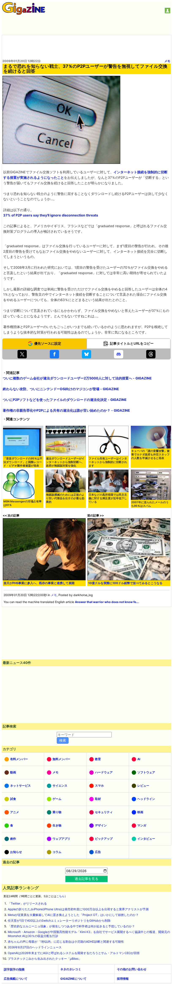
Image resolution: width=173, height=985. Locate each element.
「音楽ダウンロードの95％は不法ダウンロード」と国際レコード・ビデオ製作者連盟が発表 (22, 462)
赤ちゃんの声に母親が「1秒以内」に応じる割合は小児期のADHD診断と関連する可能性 (66, 941)
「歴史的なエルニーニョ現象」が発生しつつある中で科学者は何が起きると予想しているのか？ (71, 926)
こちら (60, 896)
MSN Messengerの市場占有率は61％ (22, 503)
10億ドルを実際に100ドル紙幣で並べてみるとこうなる (125, 583)
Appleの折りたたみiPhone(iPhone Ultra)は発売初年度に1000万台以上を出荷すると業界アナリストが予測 (78, 909)
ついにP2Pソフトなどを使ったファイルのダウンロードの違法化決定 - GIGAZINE (65, 400)
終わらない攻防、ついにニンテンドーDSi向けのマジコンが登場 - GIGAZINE (61, 389)
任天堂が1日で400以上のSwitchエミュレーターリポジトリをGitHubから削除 (59, 920)
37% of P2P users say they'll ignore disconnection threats (50, 215)
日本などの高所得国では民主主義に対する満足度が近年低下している (108, 498)
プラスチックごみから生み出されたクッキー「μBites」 (44, 958)
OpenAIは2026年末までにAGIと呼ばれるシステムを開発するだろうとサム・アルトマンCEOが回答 (74, 953)
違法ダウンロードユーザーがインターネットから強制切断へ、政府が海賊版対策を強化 (65, 462)
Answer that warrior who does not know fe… (106, 602)
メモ (167, 61)
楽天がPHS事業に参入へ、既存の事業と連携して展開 (39, 583)
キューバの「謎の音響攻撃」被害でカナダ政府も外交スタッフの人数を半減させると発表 (150, 454)
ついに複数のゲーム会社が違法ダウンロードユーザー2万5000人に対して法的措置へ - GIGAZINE (77, 378)
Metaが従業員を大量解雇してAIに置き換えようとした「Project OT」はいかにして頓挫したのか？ (73, 915)
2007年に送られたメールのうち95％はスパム (150, 504)
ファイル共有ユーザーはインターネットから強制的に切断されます (108, 462)
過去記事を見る (86, 879)
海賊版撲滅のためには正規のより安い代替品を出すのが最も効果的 (65, 498)
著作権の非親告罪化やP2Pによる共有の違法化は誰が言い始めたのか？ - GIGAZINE (66, 410)
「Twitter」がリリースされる (27, 903)
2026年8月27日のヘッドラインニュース (35, 947)
